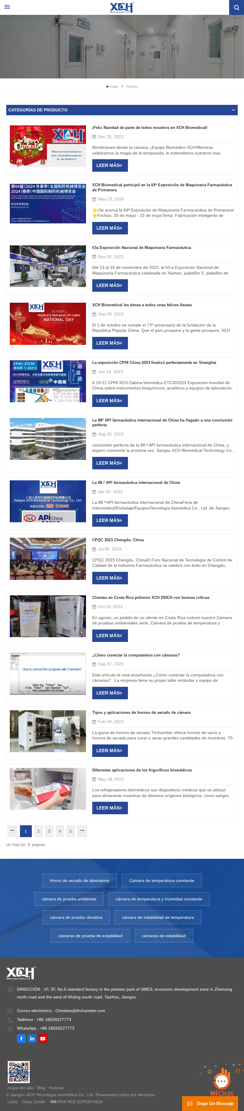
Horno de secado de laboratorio (80, 880)
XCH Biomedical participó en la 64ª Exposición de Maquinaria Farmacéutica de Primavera (162, 187)
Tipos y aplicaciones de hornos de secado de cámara (141, 713)
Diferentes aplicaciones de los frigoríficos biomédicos (142, 770)
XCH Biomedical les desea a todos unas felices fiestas (142, 305)
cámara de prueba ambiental (69, 899)
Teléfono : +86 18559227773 (44, 1019)
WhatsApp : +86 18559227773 (45, 1028)
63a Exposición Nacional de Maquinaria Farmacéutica (141, 248)
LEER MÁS (108, 165)
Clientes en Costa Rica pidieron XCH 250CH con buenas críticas (150, 598)
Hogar (114, 86)
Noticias (56, 1087)
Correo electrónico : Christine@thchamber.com (61, 1010)
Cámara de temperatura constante (161, 880)
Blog (41, 1087)
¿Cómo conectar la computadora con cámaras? (136, 655)
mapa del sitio (20, 1087)
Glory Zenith (33, 1101)
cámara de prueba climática (76, 917)
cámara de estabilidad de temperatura (158, 917)
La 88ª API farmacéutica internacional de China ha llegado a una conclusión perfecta (162, 422)
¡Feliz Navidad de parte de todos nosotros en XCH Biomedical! (149, 128)
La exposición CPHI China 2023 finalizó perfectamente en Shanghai (154, 363)
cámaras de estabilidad (164, 935)
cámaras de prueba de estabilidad (90, 935)
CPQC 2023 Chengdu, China (118, 540)
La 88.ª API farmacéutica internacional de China (136, 483)
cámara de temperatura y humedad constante (159, 899)
